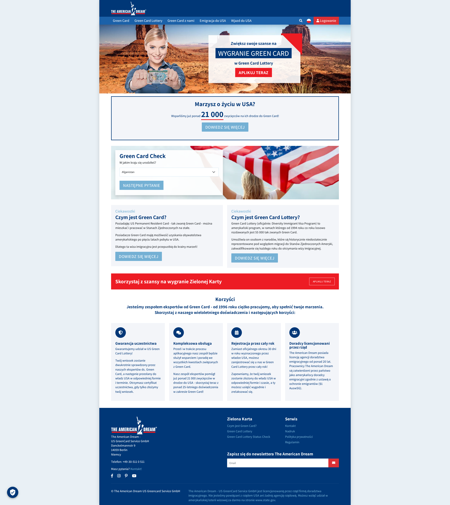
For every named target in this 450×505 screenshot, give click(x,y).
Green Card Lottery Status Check (248, 437)
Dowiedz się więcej (138, 256)
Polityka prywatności (299, 437)
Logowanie (327, 20)
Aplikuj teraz (253, 72)
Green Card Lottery (239, 431)
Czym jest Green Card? (242, 426)
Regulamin (292, 442)
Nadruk (290, 431)
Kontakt (290, 426)
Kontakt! (136, 469)
